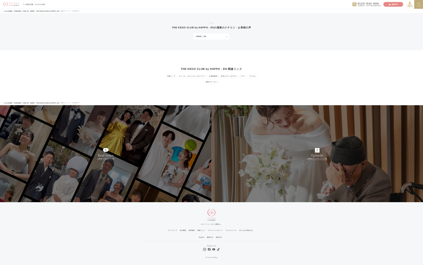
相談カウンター (211, 82)
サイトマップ (172, 230)
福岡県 (32, 11)
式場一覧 (26, 11)
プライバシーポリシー (215, 230)
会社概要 (183, 230)
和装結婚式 (17, 11)
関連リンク (201, 230)
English (201, 237)
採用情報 (192, 230)
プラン (243, 76)
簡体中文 (219, 237)
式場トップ (171, 76)
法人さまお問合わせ (246, 230)
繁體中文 (210, 237)
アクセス (252, 76)
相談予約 (395, 4)
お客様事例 (213, 76)
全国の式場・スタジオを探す (35, 4)
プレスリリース (231, 230)
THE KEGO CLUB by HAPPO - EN (47, 11)
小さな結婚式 (8, 11)
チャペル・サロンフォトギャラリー (192, 76)
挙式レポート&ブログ (229, 76)
